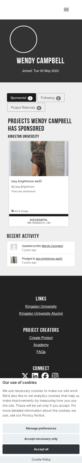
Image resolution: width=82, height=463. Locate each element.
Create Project (41, 337)
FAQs (41, 351)
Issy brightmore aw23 (26, 181)
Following (50, 97)
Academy (41, 344)
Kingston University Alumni (41, 313)
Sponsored (20, 97)
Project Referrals (25, 107)
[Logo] (25, 9)
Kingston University (41, 306)
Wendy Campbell (52, 246)
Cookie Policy (41, 459)
